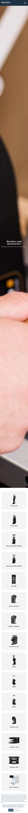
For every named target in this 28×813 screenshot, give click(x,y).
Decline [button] (17, 810)
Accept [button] (11, 810)
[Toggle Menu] (25, 2)
